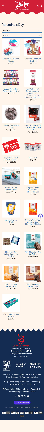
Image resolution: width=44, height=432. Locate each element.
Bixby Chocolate (17, 408)
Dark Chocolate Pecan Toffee (32, 285)
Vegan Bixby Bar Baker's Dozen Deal (11, 90)
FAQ (22, 384)
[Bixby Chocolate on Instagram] (19, 396)
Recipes (14, 377)
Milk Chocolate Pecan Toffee (11, 285)
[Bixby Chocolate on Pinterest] (22, 396)
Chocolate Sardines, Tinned (11, 60)
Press (38, 374)
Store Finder (14, 384)
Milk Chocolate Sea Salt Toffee (33, 253)
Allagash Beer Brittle (11, 221)
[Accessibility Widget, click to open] (40, 216)
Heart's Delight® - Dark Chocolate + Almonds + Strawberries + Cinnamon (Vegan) (33, 93)
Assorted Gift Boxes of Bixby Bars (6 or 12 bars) (33, 127)
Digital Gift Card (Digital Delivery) (11, 158)
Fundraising (35, 382)
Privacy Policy (14, 391)
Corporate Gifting (11, 382)
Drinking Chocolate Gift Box (33, 60)
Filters (5, 35)
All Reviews (24, 377)
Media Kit (34, 377)
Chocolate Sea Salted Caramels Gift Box (11, 254)
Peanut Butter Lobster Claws (11, 188)
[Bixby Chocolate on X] (25, 396)
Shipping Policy (22, 389)
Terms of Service (28, 391)
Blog (8, 377)
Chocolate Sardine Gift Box (11, 315)
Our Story (7, 374)
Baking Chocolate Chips (11, 126)
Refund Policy (9, 389)
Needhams (33, 157)
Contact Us (30, 384)
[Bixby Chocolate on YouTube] (28, 396)
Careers (15, 374)
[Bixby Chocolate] (22, 5)
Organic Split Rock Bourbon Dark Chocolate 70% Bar (33, 222)
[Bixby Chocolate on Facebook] (16, 396)
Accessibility (36, 389)
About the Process (27, 374)
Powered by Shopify (31, 408)
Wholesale (24, 382)
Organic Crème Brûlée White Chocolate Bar (33, 189)
